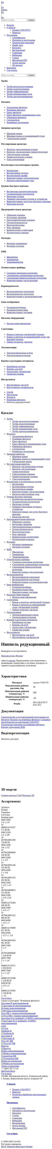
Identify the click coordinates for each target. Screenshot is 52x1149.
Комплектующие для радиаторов (22, 280)
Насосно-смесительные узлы (20, 180)
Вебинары (17, 55)
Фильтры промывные (17, 243)
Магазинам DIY (19, 60)
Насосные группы (15, 196)
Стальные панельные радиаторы (22, 273)
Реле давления (13, 227)
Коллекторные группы (17, 173)
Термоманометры (15, 262)
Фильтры (11, 542)
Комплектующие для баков (19, 312)
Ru (2, 2)
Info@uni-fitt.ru (8, 1071)
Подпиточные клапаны (18, 232)
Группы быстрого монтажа (19, 496)
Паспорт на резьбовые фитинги (25, 719)
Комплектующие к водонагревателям (24, 296)
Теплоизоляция (14, 612)
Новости (16, 32)
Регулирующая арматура (18, 464)
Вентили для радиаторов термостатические (27, 152)
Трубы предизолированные (20, 96)
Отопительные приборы (18, 559)
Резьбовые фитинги (16, 110)
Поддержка (12, 35)
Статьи (15, 58)
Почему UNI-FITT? (21, 30)
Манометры (12, 257)
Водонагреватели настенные (20, 294)
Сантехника (12, 600)
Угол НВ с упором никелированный (18, 1013)
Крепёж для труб (15, 369)
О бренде (11, 27)
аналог (12, 660)
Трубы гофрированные (17, 91)
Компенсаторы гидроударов (20, 230)
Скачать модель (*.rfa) (11, 795)
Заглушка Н (6, 1036)
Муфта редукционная (11, 1061)
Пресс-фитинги (14, 112)
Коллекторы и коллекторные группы (24, 481)
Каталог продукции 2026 (13, 727)
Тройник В (6, 1031)
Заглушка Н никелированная (14, 1003)
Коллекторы (12, 170)
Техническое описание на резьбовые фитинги (23, 724)
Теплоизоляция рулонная (18, 355)
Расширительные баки (17, 310)
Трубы (10, 419)
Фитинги (11, 434)
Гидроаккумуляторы (16, 307)
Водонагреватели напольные (20, 291)
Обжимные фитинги (16, 117)
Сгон (3, 1026)
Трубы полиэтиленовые (18, 89)
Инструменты (13, 632)
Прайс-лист (17, 45)
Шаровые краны (14, 133)
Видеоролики (18, 50)
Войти (4, 10)
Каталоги (16, 47)
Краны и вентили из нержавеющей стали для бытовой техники (28, 606)
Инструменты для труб (17, 385)
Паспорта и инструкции (23, 40)
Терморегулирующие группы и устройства (27, 199)
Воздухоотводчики (16, 225)
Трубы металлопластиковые (20, 86)
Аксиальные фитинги (17, 107)
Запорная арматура (16, 454)
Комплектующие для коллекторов (23, 178)
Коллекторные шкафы (17, 175)
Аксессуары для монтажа (19, 371)
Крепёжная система (16, 366)
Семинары (17, 53)
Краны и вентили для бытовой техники (25, 334)
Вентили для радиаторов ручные (22, 149)
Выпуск (5, 1046)
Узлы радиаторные (15, 159)
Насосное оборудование (18, 594)
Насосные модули (15, 204)
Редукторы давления (16, 217)
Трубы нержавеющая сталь (19, 94)
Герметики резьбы (15, 374)
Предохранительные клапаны (21, 220)
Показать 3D (28, 795)
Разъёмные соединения (18, 122)
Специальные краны (16, 138)
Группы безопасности (17, 222)
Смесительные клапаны (18, 154)
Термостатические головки (19, 157)
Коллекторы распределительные (22, 191)
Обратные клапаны (16, 215)
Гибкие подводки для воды (19, 342)
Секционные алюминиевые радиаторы (25, 275)
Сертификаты (18, 37)
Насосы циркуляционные (19, 323)
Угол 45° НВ (7, 1041)
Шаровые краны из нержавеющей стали (26, 136)
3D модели (17, 65)
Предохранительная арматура (21, 519)
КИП (9, 549)
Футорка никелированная (13, 1008)
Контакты (11, 68)
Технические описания (23, 42)
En (2, 7)
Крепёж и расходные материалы (22, 620)
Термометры (12, 259)
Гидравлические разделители (20, 194)
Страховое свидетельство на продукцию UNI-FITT (25, 720)
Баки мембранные (15, 584)
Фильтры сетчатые (15, 246)
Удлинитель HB (8, 1056)
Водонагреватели (15, 574)
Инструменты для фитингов (20, 387)
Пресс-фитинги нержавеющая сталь (24, 115)
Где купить (12, 70)
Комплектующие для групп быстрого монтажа (29, 201)
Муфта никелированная (12, 1051)
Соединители (13, 120)
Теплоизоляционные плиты (20, 353)
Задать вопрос (19, 63)
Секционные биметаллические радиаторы (27, 278)
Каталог (10, 25)
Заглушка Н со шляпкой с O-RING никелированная (25, 1018)
